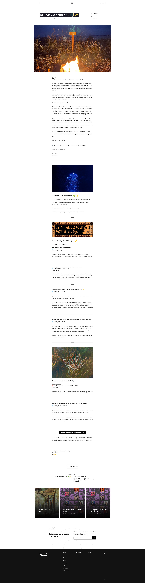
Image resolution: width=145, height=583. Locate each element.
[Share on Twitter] (68, 467)
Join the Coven (66, 570)
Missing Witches (43, 554)
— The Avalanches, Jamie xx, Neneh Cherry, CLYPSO (70, 145)
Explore (77, 555)
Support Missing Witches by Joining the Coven (72, 432)
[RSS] (104, 579)
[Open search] (104, 553)
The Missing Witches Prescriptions (48, 11)
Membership (78, 552)
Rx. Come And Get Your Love (72, 511)
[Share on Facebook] (71, 467)
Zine (64, 565)
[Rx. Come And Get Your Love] (72, 503)
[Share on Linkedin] (74, 467)
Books (64, 560)
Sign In (89, 552)
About (64, 555)
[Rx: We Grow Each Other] (47, 503)
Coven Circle (65, 568)
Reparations (65, 557)
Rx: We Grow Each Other (44, 511)
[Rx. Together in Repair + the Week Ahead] (98, 503)
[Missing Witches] (72, 3)
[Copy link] (77, 467)
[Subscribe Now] (94, 537)
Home (64, 552)
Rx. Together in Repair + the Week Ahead (97, 511)
